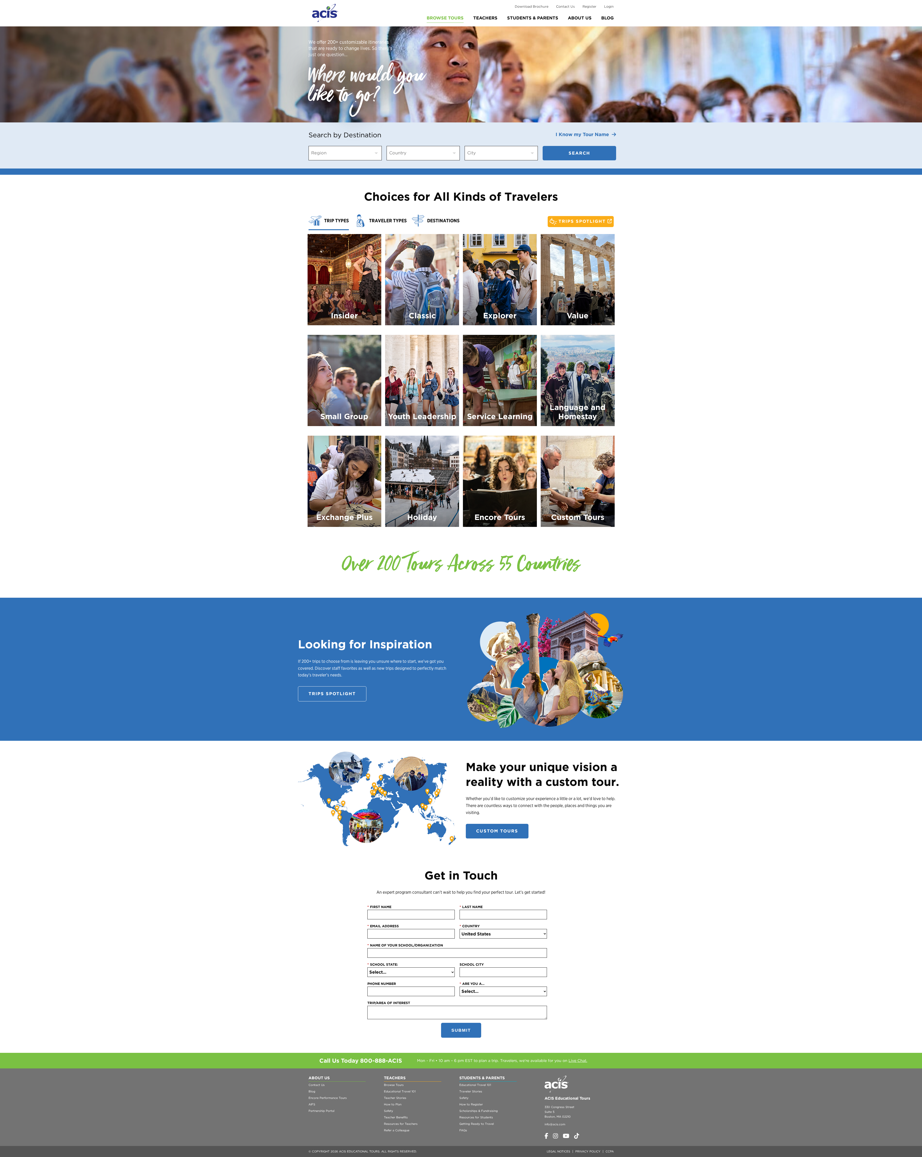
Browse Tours (445, 17)
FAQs (463, 1130)
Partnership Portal (321, 1111)
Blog (607, 17)
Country (470, 926)
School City (472, 964)
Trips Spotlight (582, 221)
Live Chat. (578, 1060)
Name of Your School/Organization (405, 945)
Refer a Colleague (396, 1130)
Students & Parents (532, 17)
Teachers (485, 17)
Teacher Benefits (396, 1117)
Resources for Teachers (401, 1124)
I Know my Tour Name (584, 134)
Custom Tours (497, 830)
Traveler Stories (470, 1091)
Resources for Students (476, 1117)
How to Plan (392, 1104)
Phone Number (381, 984)
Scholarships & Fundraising (478, 1111)
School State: (382, 964)
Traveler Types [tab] (388, 220)
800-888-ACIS (381, 1060)
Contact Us (565, 6)
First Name (379, 907)
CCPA (610, 1151)
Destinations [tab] (443, 220)
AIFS (312, 1104)
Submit (461, 1030)
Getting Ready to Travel (476, 1124)
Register (589, 6)
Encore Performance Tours (328, 1098)
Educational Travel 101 (400, 1091)
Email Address (383, 926)
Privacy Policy (588, 1151)
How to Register (471, 1104)
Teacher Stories (395, 1098)
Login (609, 6)
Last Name (471, 907)
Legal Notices (558, 1151)
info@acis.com (555, 1124)
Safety (388, 1111)
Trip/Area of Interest (388, 1003)
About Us (580, 17)
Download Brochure (531, 6)
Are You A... (472, 984)
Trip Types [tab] (336, 220)
